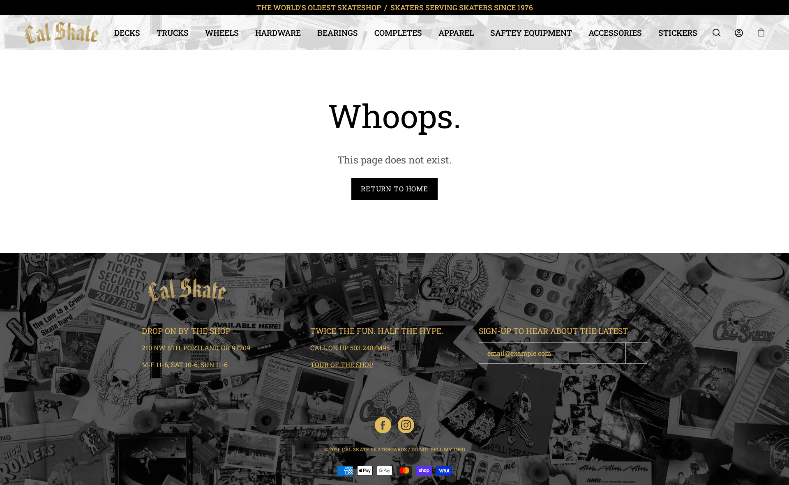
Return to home (394, 188)
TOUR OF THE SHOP (341, 364)
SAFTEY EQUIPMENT (531, 33)
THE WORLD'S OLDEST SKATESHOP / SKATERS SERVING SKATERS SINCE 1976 (394, 7)
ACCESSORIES (615, 33)
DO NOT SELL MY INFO (438, 449)
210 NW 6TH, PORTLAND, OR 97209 (196, 347)
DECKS (127, 33)
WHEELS (222, 33)
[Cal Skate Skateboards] (62, 32)
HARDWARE (278, 33)
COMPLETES (398, 33)
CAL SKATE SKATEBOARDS (374, 449)
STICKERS (677, 33)
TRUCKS (173, 33)
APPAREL (456, 33)
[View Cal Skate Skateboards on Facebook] (383, 425)
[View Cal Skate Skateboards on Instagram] (406, 425)
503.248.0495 (370, 347)
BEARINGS (337, 33)
